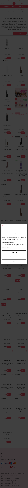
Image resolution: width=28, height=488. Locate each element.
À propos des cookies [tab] (21, 229)
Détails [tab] (12, 229)
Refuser (14, 261)
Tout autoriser (14, 252)
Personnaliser (13, 256)
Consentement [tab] (5, 229)
